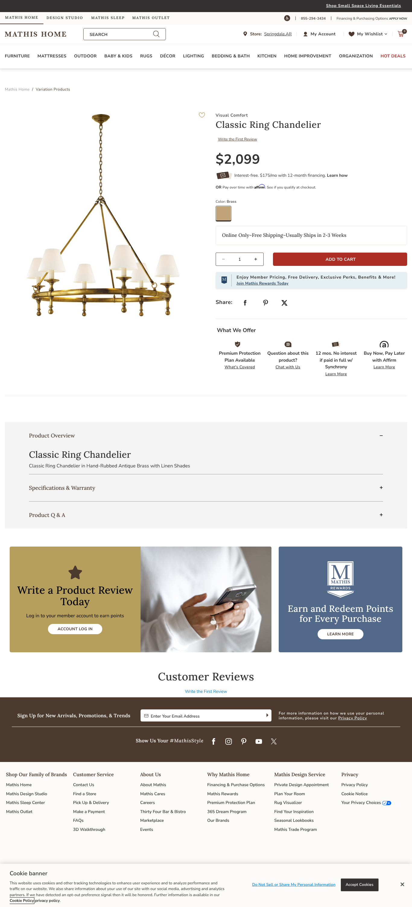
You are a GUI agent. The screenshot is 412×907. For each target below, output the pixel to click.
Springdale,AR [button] (278, 34)
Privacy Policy (352, 718)
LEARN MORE (340, 634)
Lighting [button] (193, 56)
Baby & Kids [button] (118, 56)
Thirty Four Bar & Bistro (163, 812)
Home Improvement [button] (307, 56)
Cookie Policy (22, 900)
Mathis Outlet (19, 812)
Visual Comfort (232, 115)
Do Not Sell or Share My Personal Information (293, 884)
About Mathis (153, 785)
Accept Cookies (359, 884)
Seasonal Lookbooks (294, 820)
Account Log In (75, 629)
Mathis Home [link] (21, 17)
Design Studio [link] (64, 18)
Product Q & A (47, 515)
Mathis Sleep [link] (108, 18)
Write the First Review (237, 139)
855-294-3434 (313, 18)
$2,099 (238, 159)
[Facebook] (214, 742)
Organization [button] (356, 56)
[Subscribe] (266, 715)
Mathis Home (19, 785)
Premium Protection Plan (231, 802)
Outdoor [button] (85, 56)
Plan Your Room (289, 794)
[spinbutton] (239, 259)
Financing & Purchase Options (236, 785)
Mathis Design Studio (26, 794)
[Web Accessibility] (287, 18)
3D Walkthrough (89, 829)
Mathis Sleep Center (25, 802)
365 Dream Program (226, 812)
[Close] (402, 884)
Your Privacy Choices (361, 802)
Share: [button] (224, 302)
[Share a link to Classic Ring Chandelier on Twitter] (284, 303)
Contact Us (83, 785)
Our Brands (218, 820)
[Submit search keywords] (156, 34)
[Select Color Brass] (226, 216)
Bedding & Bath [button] (231, 56)
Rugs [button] (146, 56)
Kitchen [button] (267, 56)
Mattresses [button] (51, 56)
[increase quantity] (258, 259)
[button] (320, 34)
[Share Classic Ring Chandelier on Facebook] (245, 304)
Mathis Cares (152, 794)
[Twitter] (274, 742)
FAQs (78, 820)
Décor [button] (168, 56)
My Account (323, 34)
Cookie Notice (354, 794)
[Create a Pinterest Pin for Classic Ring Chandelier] (266, 304)
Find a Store (84, 794)
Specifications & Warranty (62, 487)
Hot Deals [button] (393, 56)
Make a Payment (89, 812)
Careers (147, 802)
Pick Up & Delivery (91, 802)
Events (146, 829)
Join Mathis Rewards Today (262, 283)
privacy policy (47, 900)
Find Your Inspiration (294, 812)
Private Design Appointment (301, 785)
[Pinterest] (244, 742)
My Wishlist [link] (370, 34)
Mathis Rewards (222, 794)
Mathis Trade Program (295, 829)
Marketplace (152, 820)
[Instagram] (229, 742)
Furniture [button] (17, 56)
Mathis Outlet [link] (151, 18)
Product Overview (52, 435)
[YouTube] (259, 742)
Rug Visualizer (288, 802)
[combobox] (121, 34)
